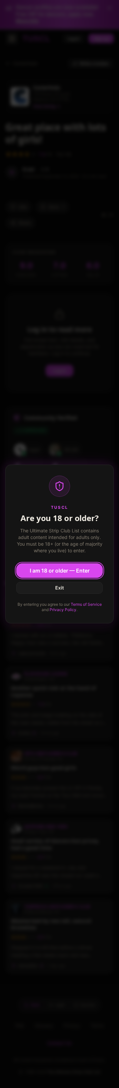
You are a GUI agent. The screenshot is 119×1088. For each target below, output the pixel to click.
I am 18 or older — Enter (60, 570)
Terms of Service (86, 604)
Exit (59, 587)
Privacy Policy (63, 609)
